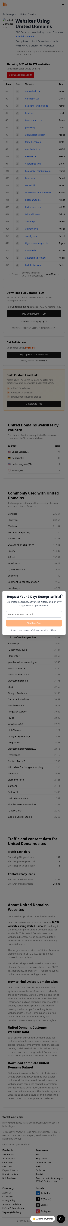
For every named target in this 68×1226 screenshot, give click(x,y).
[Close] (62, 595)
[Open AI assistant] (61, 1219)
